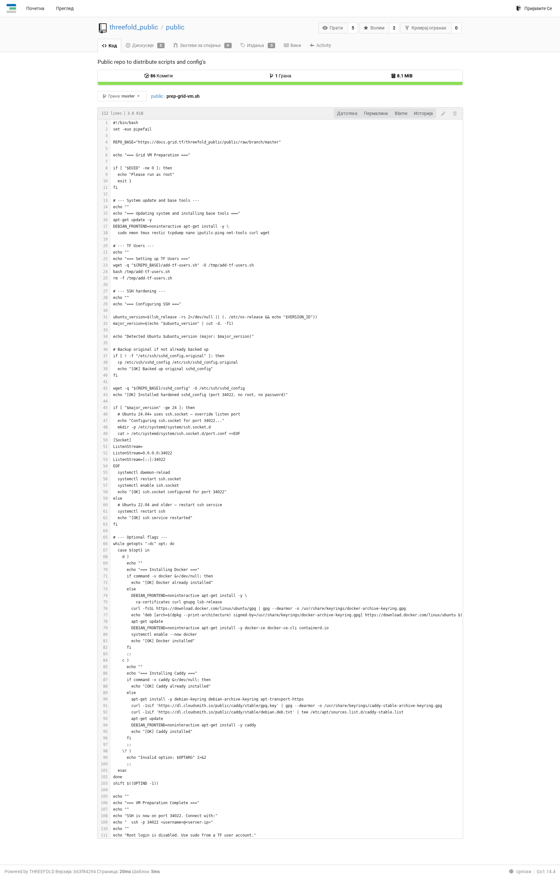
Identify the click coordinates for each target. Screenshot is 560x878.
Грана (283, 75)
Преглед (65, 8)
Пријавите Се (538, 8)
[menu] (518, 871)
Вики (295, 45)
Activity (323, 45)
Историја (423, 113)
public (175, 27)
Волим (377, 27)
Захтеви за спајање (204, 45)
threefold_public (134, 27)
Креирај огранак (429, 27)
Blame (401, 113)
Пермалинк (376, 113)
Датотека (347, 113)
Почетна (35, 8)
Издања (260, 45)
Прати (336, 27)
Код (113, 45)
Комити (161, 75)
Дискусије (147, 45)
